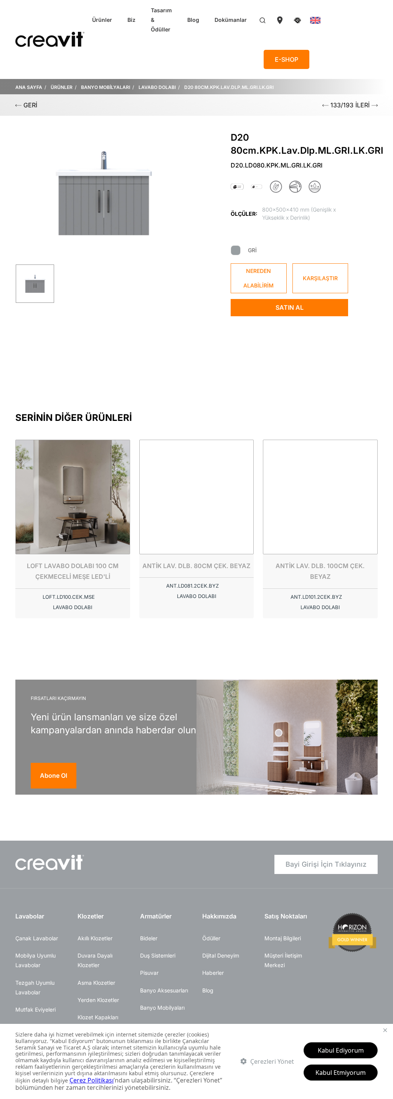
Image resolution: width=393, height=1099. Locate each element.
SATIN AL (290, 307)
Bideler (148, 938)
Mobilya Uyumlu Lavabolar (35, 960)
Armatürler (156, 916)
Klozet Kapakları (98, 1017)
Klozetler (91, 916)
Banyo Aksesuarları (164, 990)
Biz (131, 19)
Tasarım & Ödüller (161, 20)
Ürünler (102, 19)
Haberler (213, 972)
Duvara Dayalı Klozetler (95, 960)
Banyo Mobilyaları (162, 1007)
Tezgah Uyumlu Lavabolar (34, 987)
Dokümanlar (231, 19)
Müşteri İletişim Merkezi (283, 960)
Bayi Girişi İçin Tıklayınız (326, 864)
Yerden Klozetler (98, 1000)
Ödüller (211, 938)
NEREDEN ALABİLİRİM (258, 278)
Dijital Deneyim (220, 955)
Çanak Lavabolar (36, 938)
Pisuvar (149, 972)
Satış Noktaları (285, 916)
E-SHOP (286, 59)
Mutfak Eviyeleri (35, 1009)
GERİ (29, 105)
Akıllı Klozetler (95, 938)
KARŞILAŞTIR (320, 278)
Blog (193, 19)
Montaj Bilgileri (282, 938)
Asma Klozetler (96, 982)
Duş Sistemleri (157, 955)
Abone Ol (53, 775)
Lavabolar (29, 916)
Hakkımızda (219, 916)
